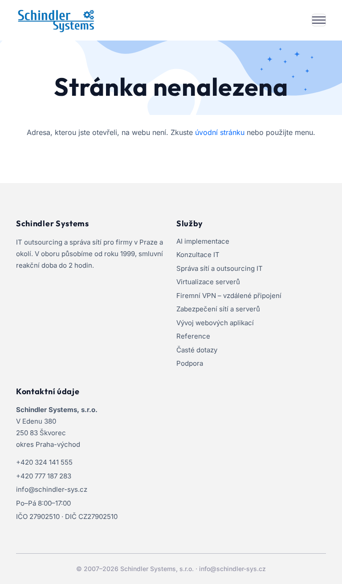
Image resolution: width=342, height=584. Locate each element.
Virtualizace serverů (208, 282)
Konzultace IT (198, 254)
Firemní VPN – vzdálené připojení (228, 295)
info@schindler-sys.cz (51, 489)
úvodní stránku (219, 132)
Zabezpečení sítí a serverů (218, 309)
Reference (193, 336)
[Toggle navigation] (319, 20)
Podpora (189, 363)
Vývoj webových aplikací (215, 323)
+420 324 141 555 (44, 462)
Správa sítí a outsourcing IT (219, 268)
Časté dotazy (196, 350)
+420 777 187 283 (43, 476)
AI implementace (202, 241)
